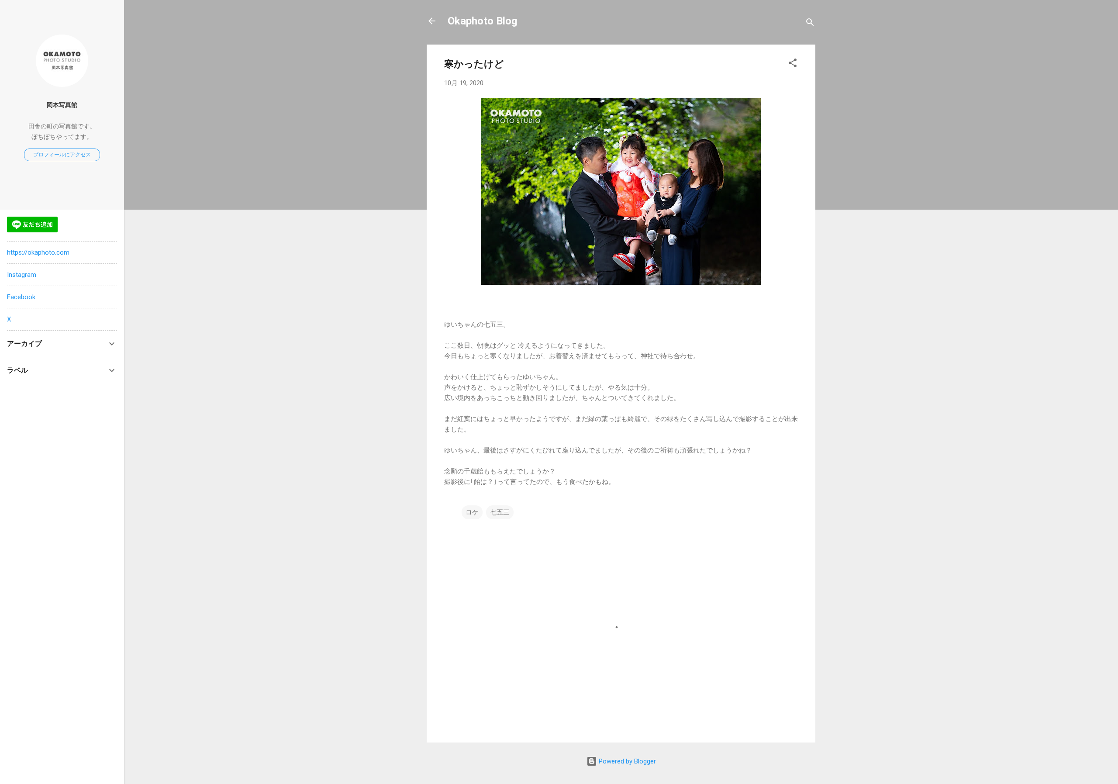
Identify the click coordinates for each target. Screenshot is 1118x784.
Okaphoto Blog (483, 21)
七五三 (500, 512)
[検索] (810, 23)
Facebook (21, 297)
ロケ (472, 512)
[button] (792, 64)
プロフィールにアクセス (62, 155)
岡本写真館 (62, 104)
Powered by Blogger (626, 761)
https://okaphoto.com (38, 252)
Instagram (21, 275)
